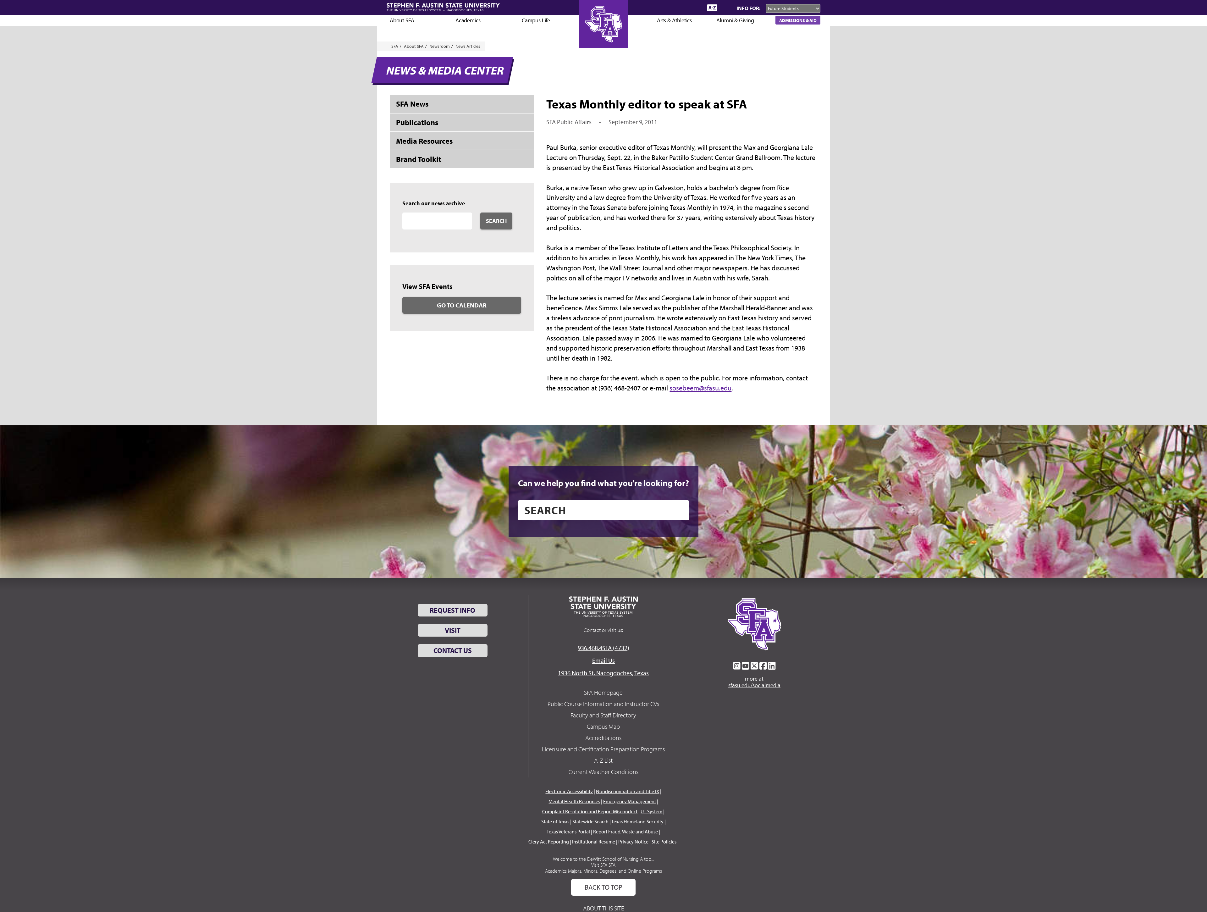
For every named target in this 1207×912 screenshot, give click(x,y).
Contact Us (452, 650)
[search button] (680, 510)
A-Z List (603, 760)
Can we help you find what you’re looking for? (603, 483)
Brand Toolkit (418, 159)
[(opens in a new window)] (737, 666)
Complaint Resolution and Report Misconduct (589, 811)
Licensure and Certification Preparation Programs (603, 749)
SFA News (412, 103)
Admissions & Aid (798, 20)
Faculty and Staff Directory (603, 715)
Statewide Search (590, 821)
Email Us (603, 660)
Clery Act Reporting (548, 841)
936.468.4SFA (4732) (603, 648)
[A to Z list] (712, 7)
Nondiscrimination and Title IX (627, 791)
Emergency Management (629, 801)
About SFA (402, 20)
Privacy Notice (633, 841)
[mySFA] (694, 8)
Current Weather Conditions (603, 772)
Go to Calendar (462, 305)
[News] (666, 7)
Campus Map (603, 726)
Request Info (452, 610)
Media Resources (424, 141)
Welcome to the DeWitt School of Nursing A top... (603, 859)
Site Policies (664, 841)
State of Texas (555, 821)
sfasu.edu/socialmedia (754, 685)
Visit (452, 630)
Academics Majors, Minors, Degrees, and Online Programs (603, 871)
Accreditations (603, 738)
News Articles (467, 46)
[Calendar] (678, 8)
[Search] (725, 8)
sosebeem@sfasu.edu (700, 388)
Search (496, 220)
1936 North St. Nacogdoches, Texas (603, 673)
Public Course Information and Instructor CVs (603, 704)
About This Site (603, 908)
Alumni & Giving (735, 20)
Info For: (748, 8)
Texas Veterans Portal (568, 831)
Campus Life (536, 20)
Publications (417, 122)
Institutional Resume (593, 841)
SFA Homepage (603, 692)
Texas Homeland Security (637, 821)
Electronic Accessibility (569, 791)
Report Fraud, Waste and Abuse (625, 831)
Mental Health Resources (574, 801)
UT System (651, 811)
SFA (394, 46)
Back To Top (603, 887)
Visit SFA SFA (603, 865)
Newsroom (439, 46)
